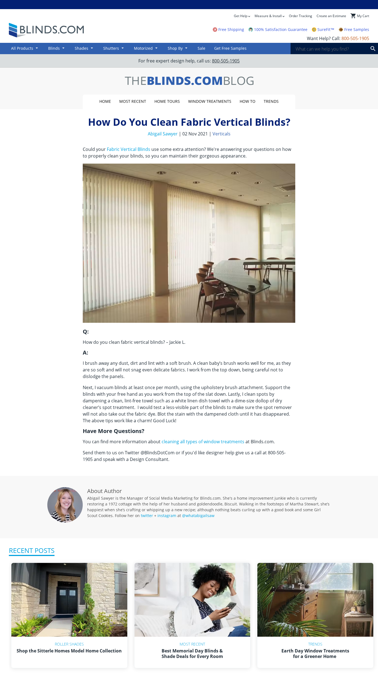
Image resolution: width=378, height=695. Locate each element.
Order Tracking (300, 16)
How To (247, 101)
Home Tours (167, 101)
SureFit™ (325, 29)
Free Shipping (231, 29)
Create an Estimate (331, 16)
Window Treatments (209, 101)
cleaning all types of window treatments (203, 442)
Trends (271, 101)
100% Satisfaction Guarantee (280, 29)
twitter (147, 515)
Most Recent (132, 101)
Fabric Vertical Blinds (128, 149)
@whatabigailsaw (198, 515)
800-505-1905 (226, 61)
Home (105, 101)
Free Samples (356, 29)
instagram (166, 515)
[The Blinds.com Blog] (189, 81)
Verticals (222, 134)
